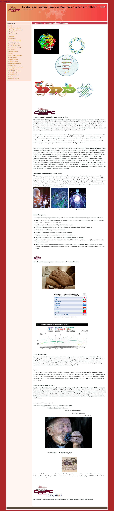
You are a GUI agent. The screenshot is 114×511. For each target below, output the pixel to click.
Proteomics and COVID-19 (14, 47)
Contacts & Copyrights (14, 78)
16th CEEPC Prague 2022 (14, 40)
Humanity (10, 53)
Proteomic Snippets (13, 59)
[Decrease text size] (101, 8)
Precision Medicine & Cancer (15, 46)
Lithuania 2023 (12, 38)
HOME (10, 26)
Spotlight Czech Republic (14, 63)
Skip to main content (5, 1)
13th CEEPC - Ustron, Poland (15, 67)
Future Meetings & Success (15, 30)
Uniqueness (12, 32)
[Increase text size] (105, 8)
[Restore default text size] (103, 8)
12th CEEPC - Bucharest (14, 71)
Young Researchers (13, 34)
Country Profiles (12, 57)
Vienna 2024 (11, 36)
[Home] (14, 11)
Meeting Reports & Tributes (15, 55)
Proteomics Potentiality (14, 44)
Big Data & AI (12, 49)
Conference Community (15, 28)
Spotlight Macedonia (13, 74)
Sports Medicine (12, 76)
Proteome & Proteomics (14, 42)
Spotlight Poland (12, 65)
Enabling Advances (13, 61)
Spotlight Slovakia (12, 73)
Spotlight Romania (12, 69)
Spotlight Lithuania (13, 51)
